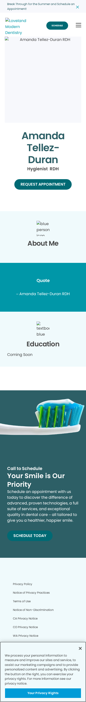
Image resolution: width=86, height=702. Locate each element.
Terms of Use (22, 601)
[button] (78, 25)
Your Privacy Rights (43, 693)
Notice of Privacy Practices (31, 593)
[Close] (80, 648)
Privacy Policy (22, 584)
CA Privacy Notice (25, 618)
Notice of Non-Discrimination (33, 610)
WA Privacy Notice (25, 636)
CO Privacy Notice (25, 627)
